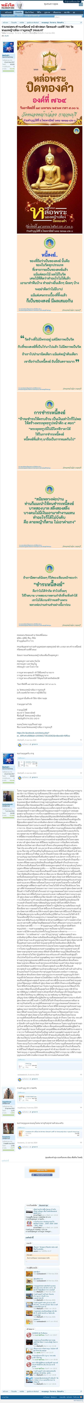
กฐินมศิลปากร (38, 1279)
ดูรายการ (35, 744)
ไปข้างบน (76, 1397)
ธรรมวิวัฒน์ (37, 1215)
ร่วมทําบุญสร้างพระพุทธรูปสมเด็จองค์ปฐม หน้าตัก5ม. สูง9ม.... (44, 1372)
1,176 (12, 1110)
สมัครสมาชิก (42, 1170)
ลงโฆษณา (46, 1397)
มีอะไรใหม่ (29, 12)
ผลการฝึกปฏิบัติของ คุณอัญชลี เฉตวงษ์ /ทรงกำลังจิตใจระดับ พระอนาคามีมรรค (45, 1364)
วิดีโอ (39, 12)
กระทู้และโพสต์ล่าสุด (32, 16)
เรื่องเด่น (20, 16)
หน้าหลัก (69, 1397)
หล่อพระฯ (36, 1319)
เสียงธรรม (57, 12)
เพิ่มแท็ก (7, 35)
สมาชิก (67, 12)
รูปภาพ (47, 12)
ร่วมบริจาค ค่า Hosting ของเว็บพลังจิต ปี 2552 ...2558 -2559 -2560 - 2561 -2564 (45, 1223)
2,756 (12, 1146)
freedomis (6, 1137)
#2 (81, 773)
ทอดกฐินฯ (36, 1272)
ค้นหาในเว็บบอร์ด (9, 16)
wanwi (35, 1251)
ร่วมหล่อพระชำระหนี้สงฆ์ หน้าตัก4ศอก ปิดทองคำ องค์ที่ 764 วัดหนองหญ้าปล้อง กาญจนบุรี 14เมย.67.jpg (52, 1131)
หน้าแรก (8, 12)
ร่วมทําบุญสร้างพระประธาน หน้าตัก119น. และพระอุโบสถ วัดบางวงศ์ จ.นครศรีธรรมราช (45, 1304)
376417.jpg (28, 1063)
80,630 (12, 64)
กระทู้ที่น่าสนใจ (32, 1268)
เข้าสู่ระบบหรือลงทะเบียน (72, 1)
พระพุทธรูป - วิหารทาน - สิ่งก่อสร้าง (18, 33)
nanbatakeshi (7, 804)
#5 (81, 1142)
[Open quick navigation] (81, 22)
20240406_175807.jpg (31, 762)
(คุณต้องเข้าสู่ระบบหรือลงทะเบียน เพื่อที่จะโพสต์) (63, 1157)
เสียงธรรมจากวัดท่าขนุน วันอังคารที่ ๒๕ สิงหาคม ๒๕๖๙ (45, 1349)
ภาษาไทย (5, 1397)
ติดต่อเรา (54, 1397)
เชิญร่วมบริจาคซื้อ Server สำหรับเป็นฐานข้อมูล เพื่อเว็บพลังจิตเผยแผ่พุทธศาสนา (45, 1211)
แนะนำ (29, 1243)
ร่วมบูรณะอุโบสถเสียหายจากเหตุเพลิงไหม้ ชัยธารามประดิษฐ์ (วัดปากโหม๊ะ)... (45, 1342)
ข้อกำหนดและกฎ (78, 1400)
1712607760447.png (30, 1096)
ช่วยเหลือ (63, 1397)
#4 (81, 1107)
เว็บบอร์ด (18, 12)
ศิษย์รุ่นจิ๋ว (41, 33)
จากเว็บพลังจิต (32, 1205)
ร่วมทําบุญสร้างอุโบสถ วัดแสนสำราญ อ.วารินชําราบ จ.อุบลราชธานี (43, 1296)
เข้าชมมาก (30, 1329)
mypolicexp (6, 1102)
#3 (81, 1074)
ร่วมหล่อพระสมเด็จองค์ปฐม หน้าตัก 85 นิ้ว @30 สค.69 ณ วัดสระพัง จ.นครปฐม (45, 1313)
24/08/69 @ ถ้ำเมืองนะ (40, 1333)
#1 (81, 740)
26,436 (12, 813)
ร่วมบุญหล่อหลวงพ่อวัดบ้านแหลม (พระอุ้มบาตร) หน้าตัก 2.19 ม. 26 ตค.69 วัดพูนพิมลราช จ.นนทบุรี (44, 1288)
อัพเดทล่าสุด (43, 1205)
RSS (81, 1397)
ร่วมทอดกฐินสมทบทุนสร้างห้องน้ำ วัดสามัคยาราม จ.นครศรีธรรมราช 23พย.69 (45, 1380)
